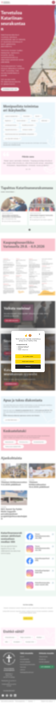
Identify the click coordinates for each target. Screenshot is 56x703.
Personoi (28, 366)
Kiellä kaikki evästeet (28, 361)
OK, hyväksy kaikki (28, 356)
